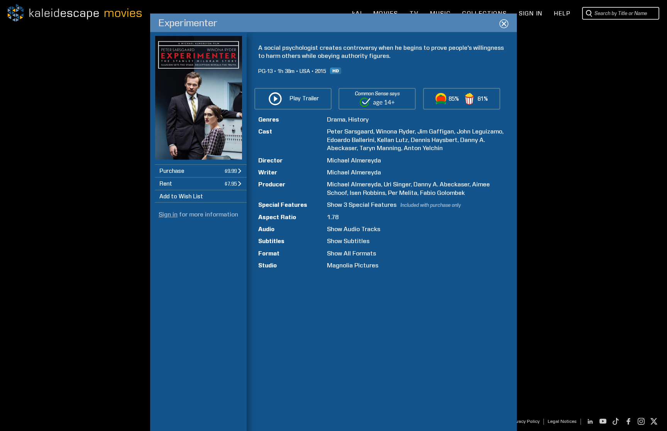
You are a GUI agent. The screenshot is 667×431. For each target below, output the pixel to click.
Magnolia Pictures (352, 265)
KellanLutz (392, 140)
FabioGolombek (442, 192)
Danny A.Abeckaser (441, 184)
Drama (336, 119)
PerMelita (402, 192)
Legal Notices (562, 421)
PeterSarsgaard (350, 131)
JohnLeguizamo (479, 131)
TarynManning (380, 148)
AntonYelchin (423, 148)
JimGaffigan (435, 131)
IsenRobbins (367, 192)
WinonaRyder (395, 131)
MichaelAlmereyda (354, 160)
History (358, 119)
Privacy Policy (525, 421)
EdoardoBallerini (350, 140)
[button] (201, 170)
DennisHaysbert (434, 140)
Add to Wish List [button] (181, 196)
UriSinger (397, 184)
